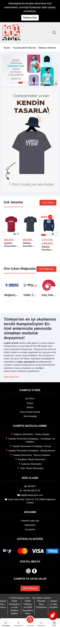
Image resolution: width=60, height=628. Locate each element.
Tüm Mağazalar (46, 269)
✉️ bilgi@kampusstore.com (30, 495)
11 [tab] (41, 83)
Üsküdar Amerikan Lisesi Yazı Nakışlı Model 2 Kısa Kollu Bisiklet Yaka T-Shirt (29, 245)
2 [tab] (13, 83)
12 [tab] (44, 83)
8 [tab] (32, 83)
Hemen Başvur (30, 588)
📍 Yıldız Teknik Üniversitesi (30, 468)
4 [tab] (19, 83)
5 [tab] (23, 83)
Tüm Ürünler (48, 202)
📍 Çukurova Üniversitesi (30, 464)
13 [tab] (46, 83)
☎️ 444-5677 (30, 486)
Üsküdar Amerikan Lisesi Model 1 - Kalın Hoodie (49, 248)
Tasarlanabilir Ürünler (24, 47)
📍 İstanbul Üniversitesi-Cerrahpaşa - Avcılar (30, 446)
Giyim (7, 47)
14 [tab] (49, 83)
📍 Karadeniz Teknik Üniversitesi (30, 459)
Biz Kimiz (30, 398)
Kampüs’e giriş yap (30, 520)
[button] (16, 233)
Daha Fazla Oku (11, 377)
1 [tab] (10, 83)
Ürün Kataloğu (30, 416)
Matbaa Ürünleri (47, 47)
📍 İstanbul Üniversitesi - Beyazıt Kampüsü (30, 455)
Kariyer (30, 403)
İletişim (30, 407)
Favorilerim (30, 529)
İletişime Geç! (30, 17)
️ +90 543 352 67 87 (31, 490)
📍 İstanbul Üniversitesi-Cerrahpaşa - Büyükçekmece (30, 450)
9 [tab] (35, 83)
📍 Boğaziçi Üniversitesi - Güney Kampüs (30, 434)
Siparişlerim (30, 525)
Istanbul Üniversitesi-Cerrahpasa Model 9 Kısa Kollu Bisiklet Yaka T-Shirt (10, 245)
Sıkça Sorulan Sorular (30, 412)
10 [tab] (38, 83)
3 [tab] (16, 83)
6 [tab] (27, 83)
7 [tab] (30, 83)
